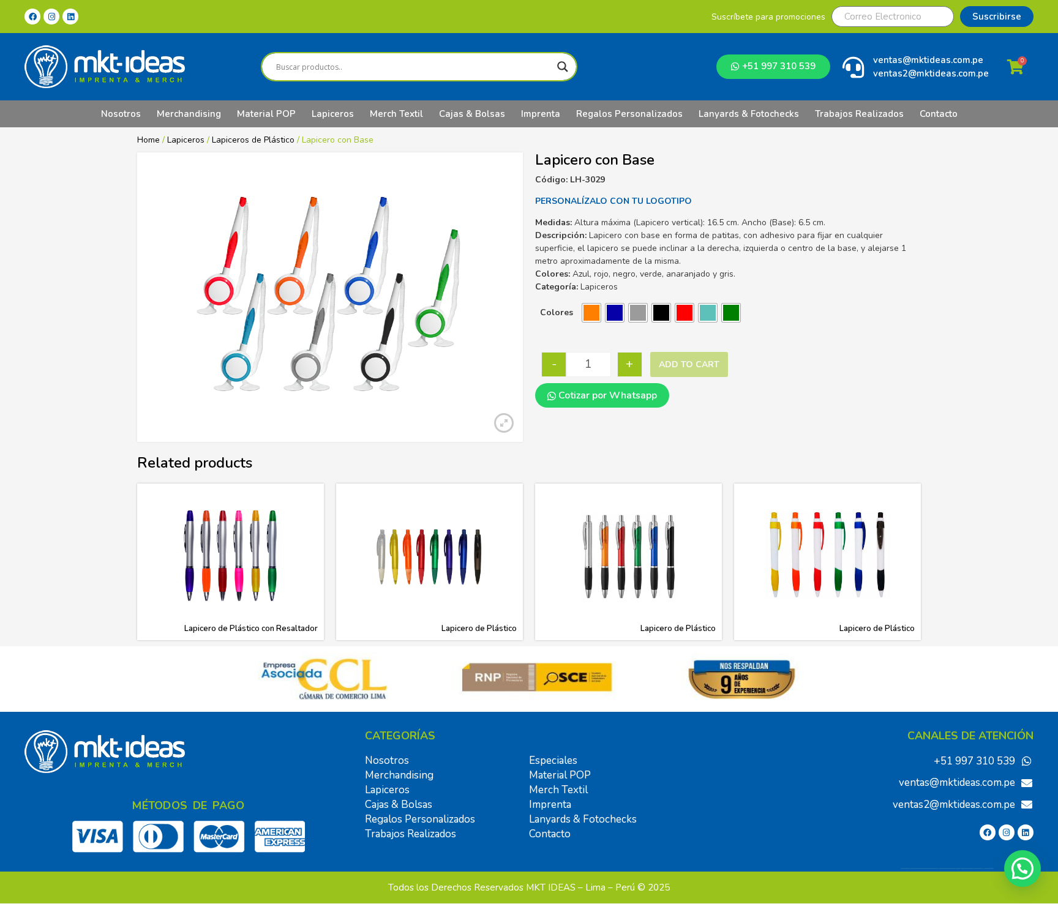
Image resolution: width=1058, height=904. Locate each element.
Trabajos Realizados (859, 114)
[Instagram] (51, 16)
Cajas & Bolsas (472, 114)
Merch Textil (396, 114)
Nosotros (121, 114)
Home (148, 140)
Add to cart (689, 364)
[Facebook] (32, 16)
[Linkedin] (70, 16)
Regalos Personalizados (629, 114)
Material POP (266, 114)
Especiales (553, 760)
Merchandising (189, 114)
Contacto (939, 114)
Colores (556, 312)
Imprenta (540, 114)
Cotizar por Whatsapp (606, 395)
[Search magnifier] (562, 66)
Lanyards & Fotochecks (749, 114)
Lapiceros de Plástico (253, 140)
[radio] (591, 313)
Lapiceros (333, 114)
